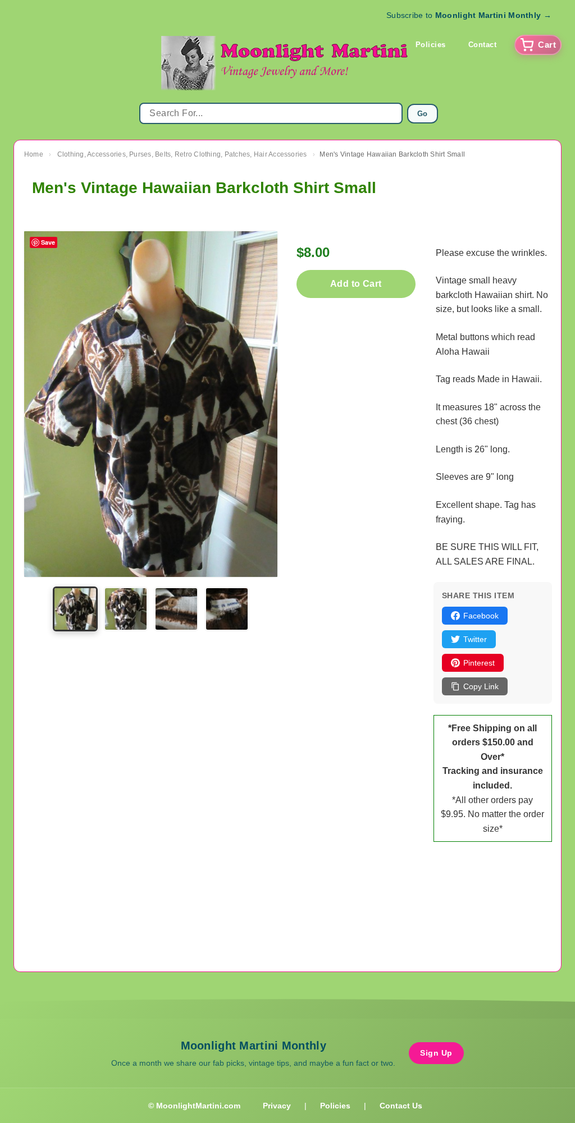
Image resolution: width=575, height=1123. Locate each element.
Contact (482, 44)
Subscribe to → (468, 15)
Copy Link (481, 686)
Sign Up (436, 1052)
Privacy (277, 1105)
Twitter (475, 639)
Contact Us (401, 1105)
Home (33, 154)
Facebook (481, 615)
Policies (431, 44)
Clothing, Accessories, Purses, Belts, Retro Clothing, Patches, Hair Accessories (182, 154)
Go (422, 113)
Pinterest (479, 662)
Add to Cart (355, 283)
